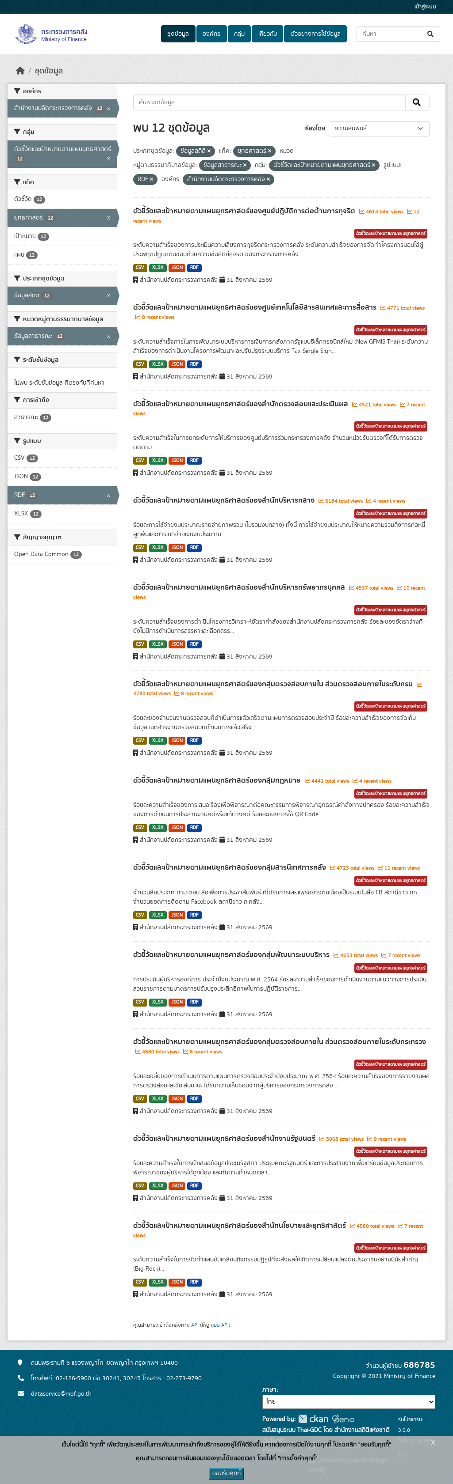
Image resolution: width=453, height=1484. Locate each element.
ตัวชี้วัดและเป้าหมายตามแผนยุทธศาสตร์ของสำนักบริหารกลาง (224, 500)
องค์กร (211, 34)
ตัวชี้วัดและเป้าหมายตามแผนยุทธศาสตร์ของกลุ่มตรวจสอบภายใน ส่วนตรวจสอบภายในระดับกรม (274, 684)
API (195, 1325)
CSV (140, 267)
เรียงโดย (314, 128)
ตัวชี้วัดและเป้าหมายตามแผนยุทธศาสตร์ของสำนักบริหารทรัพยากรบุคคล (240, 587)
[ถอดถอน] (209, 151)
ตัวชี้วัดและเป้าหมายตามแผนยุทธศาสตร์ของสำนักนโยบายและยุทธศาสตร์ (240, 1225)
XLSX (158, 267)
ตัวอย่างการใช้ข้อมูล (316, 34)
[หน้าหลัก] (20, 71)
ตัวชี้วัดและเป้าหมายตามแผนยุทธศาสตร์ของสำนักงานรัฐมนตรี (225, 1138)
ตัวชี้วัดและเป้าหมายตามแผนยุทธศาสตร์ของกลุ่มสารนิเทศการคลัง (230, 867)
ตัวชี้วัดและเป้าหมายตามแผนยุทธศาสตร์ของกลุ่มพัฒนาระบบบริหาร (232, 955)
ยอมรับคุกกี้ (226, 1473)
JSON (177, 267)
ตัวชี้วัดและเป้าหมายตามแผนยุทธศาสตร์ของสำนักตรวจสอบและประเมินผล (241, 404)
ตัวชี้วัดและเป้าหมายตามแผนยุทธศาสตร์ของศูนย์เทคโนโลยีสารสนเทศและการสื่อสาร (255, 307)
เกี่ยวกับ (267, 34)
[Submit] (431, 34)
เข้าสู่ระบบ (425, 7)
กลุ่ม (239, 34)
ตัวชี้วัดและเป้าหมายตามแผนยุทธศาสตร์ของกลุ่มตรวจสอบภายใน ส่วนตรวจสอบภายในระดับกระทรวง (279, 1042)
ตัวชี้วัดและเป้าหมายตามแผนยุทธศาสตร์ (391, 234)
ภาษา (269, 1390)
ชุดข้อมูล (178, 34)
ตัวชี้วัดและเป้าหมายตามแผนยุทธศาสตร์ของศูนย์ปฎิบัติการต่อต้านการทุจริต (245, 211)
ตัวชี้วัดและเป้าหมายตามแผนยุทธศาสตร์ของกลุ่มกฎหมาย (218, 780)
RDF (194, 267)
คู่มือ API (220, 1325)
